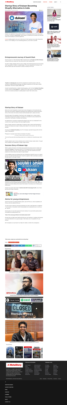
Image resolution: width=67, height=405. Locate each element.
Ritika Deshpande (8, 10)
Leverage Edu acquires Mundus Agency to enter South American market (53, 59)
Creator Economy (37, 1)
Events (46, 370)
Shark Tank (55, 367)
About (55, 1)
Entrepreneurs (28, 369)
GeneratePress (19, 378)
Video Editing (37, 367)
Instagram (47, 366)
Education (47, 373)
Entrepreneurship (38, 370)
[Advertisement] (24, 49)
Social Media (37, 373)
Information (36, 374)
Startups (45, 1)
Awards (46, 371)
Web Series (55, 366)
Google (46, 369)
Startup (17, 242)
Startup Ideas (48, 374)
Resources (27, 374)
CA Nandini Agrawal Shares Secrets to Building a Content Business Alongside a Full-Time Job (54, 19)
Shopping (55, 374)
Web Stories (28, 365)
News (26, 366)
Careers (59, 378)
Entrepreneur (12, 242)
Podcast (55, 365)
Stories (50, 1)
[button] (60, 1)
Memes (55, 373)
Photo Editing (37, 366)
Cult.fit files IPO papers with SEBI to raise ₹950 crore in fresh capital (54, 32)
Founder (55, 369)
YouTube (47, 367)
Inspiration (36, 371)
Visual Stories (9, 344)
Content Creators (29, 371)
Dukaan (6, 39)
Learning (27, 373)
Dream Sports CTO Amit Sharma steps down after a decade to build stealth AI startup (53, 46)
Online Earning (37, 365)
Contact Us (55, 378)
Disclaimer (45, 378)
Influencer (55, 370)
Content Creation (38, 369)
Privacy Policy (50, 378)
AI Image (47, 365)
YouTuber (55, 371)
